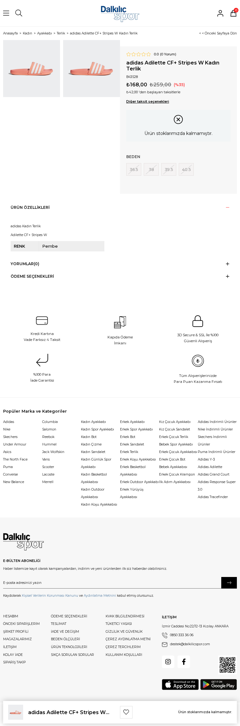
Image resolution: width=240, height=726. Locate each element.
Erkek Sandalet (132, 444)
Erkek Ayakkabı (132, 422)
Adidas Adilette (210, 467)
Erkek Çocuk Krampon (177, 474)
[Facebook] (184, 662)
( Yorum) (168, 54)
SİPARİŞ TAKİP (14, 662)
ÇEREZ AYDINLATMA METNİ (128, 639)
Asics (7, 452)
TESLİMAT (58, 624)
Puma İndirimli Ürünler (216, 452)
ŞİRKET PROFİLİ (15, 632)
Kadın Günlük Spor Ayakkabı (96, 463)
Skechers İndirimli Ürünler (212, 440)
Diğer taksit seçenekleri (147, 101)
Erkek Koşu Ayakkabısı (138, 459)
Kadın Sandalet (93, 452)
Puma (8, 467)
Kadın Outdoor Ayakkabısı (92, 493)
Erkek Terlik (129, 452)
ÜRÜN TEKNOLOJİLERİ (69, 647)
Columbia (50, 422)
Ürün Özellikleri (30, 207)
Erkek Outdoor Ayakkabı (139, 482)
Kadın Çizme (91, 444)
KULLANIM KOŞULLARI (124, 655)
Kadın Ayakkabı (93, 422)
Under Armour (14, 444)
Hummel (49, 444)
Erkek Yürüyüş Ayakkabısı (131, 493)
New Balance (13, 482)
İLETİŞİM (10, 647)
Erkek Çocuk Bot (172, 459)
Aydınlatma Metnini (100, 596)
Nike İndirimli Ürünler (215, 429)
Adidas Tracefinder (213, 497)
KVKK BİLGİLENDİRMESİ (125, 616)
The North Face (15, 459)
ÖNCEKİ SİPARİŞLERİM (21, 624)
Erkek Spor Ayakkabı (136, 429)
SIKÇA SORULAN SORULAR (72, 655)
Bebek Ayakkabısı (173, 467)
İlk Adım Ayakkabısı (175, 482)
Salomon (49, 429)
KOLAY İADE (13, 655)
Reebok (48, 437)
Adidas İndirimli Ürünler (217, 422)
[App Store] (180, 684)
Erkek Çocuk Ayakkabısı (178, 452)
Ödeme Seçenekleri (32, 276)
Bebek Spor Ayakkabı (176, 444)
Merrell (47, 482)
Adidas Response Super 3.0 (217, 486)
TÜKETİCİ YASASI (119, 624)
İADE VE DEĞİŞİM (65, 632)
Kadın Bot (89, 437)
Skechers (10, 437)
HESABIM (10, 616)
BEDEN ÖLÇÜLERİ (65, 639)
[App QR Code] (227, 665)
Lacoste (48, 474)
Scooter (48, 467)
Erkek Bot (127, 437)
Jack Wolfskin (53, 452)
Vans (46, 459)
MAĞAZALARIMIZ (17, 639)
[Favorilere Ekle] (126, 712)
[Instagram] (168, 662)
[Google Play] (218, 684)
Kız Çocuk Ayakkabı (175, 422)
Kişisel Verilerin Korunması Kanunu (50, 596)
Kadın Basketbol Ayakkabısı (94, 478)
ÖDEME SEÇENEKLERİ (69, 616)
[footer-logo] (23, 542)
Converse (10, 474)
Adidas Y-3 (206, 459)
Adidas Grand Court (213, 474)
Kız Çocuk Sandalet (174, 429)
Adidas (8, 422)
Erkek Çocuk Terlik (173, 437)
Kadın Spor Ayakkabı (97, 429)
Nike (6, 429)
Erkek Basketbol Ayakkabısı (133, 470)
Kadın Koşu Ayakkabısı (99, 504)
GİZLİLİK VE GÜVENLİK (124, 632)
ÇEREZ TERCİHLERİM (123, 647)
